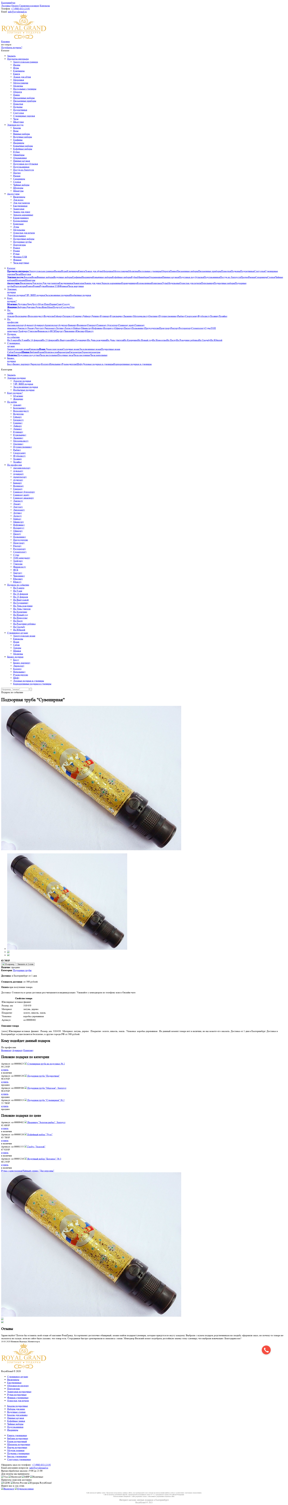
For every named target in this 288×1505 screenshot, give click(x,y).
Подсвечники (20, 109)
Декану (31, 328)
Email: (4, 11)
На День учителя (115, 340)
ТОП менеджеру (21, 557)
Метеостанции (20, 82)
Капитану (28, 1050)
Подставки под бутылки (25, 163)
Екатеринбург (8, 2)
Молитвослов (51, 352)
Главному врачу (126, 325)
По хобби (10, 312)
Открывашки (20, 157)
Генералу (92, 325)
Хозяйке (223, 316)
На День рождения (96, 340)
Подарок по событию (13, 336)
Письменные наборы (24, 97)
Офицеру (119, 328)
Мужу (41, 304)
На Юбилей (216, 340)
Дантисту (22, 328)
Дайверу (87, 316)
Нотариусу (108, 328)
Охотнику (153, 316)
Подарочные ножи (110, 349)
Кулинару (105, 316)
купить (4, 1069)
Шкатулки (18, 121)
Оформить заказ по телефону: (16, 1464)
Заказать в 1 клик (25, 964)
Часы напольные (98, 355)
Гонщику (78, 316)
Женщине (18, 398)
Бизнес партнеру (21, 364)
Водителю (49, 316)
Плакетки (18, 103)
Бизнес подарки (11, 360)
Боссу (10, 364)
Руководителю (69, 364)
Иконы (16, 64)
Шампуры (18, 190)
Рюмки (16, 175)
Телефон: (5, 8)
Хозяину (214, 316)
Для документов (21, 202)
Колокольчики (20, 220)
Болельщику (21, 316)
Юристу (89, 331)
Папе (47, 304)
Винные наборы (21, 133)
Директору (35, 364)
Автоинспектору (15, 325)
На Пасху (171, 340)
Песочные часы (66, 355)
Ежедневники (20, 205)
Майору (77, 328)
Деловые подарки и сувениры (98, 364)
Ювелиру (80, 331)
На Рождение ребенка (187, 340)
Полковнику (138, 328)
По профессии (12, 321)
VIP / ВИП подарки (35, 295)
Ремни (16, 250)
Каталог (11, 268)
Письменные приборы (24, 100)
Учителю (32, 331)
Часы (15, 118)
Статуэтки (18, 112)
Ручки (16, 253)
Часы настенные (82, 355)
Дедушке (22, 304)
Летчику (60, 328)
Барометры (63, 352)
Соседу (66, 304)
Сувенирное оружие (13, 345)
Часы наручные (21, 262)
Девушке (30, 307)
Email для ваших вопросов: (15, 1467)
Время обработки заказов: (14, 1470)
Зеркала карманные (23, 214)
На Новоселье (159, 340)
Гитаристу (68, 316)
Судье (208, 328)
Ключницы (19, 70)
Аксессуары (13, 193)
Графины (17, 139)
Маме (50, 307)
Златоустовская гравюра (25, 61)
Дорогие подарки (16, 295)
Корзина (5, 41)
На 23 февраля (49, 340)
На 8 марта (12, 340)
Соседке (66, 307)
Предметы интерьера (18, 58)
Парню (53, 304)
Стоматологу (198, 328)
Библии (34, 352)
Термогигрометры (91, 352)
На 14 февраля (34, 340)
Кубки (16, 151)
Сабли (10, 352)
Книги (16, 73)
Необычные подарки (80, 295)
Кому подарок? (12, 300)
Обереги (17, 91)
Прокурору (165, 328)
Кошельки (18, 223)
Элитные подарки (12, 291)
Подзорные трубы (22, 241)
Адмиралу (39, 325)
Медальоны (19, 229)
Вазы (15, 130)
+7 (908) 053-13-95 (20, 8)
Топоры (18, 352)
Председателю (151, 328)
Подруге (57, 307)
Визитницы (19, 196)
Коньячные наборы (23, 145)
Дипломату (50, 328)
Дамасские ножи (54, 349)
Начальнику (56, 364)
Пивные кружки (21, 160)
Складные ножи (71, 349)
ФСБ (52, 331)
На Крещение (131, 340)
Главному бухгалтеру (107, 325)
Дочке (38, 307)
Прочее (17, 172)
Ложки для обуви (22, 76)
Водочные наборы (22, 136)
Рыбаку (181, 316)
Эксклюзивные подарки (57, 295)
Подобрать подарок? (11, 47)
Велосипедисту (36, 316)
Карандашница (21, 217)
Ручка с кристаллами (12, 1170)
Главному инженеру (23, 497)
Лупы (16, 226)
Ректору (175, 328)
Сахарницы (19, 178)
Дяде (29, 304)
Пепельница (19, 235)
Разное (16, 247)
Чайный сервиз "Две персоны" (38, 1170)
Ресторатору (185, 328)
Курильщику (116, 316)
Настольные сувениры (24, 88)
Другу (35, 304)
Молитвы (18, 85)
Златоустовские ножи (18, 349)
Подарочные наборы (23, 238)
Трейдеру (23, 331)
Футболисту (204, 316)
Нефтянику (97, 328)
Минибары (18, 154)
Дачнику (95, 316)
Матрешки (18, 79)
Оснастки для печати (24, 232)
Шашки (17, 650)
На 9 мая (22, 340)
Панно (16, 94)
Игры (16, 67)
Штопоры (18, 187)
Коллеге (45, 364)
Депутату (39, 328)
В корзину (9, 964)
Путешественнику (168, 316)
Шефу (80, 364)
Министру (86, 328)
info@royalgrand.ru (17, 11)
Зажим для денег (21, 211)
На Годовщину (79, 340)
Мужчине (18, 395)
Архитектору (51, 325)
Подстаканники (21, 166)
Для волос (18, 199)
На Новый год (145, 340)
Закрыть (11, 55)
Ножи (16, 641)
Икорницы (18, 142)
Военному (82, 325)
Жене (44, 307)
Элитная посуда (15, 124)
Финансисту (43, 331)
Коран (41, 352)
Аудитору (63, 325)
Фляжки (17, 259)
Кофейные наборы (22, 148)
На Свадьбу (204, 340)
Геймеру (58, 316)
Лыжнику (128, 316)
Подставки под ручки (29, 355)
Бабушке (22, 307)
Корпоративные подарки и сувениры (133, 364)
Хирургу (59, 331)
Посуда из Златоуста (23, 169)
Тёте (72, 307)
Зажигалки (18, 208)
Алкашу (11, 316)
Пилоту (128, 328)
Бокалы (17, 127)
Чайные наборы (21, 184)
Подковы (17, 106)
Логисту (68, 328)
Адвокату (29, 325)
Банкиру (72, 325)
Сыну (60, 304)
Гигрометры (75, 352)
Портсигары (19, 244)
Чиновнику (70, 331)
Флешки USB (20, 256)
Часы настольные (49, 355)
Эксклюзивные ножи (90, 349)
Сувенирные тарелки (24, 115)
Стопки (17, 181)
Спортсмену (191, 316)
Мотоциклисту (140, 316)
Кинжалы (34, 349)
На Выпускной (64, 340)
